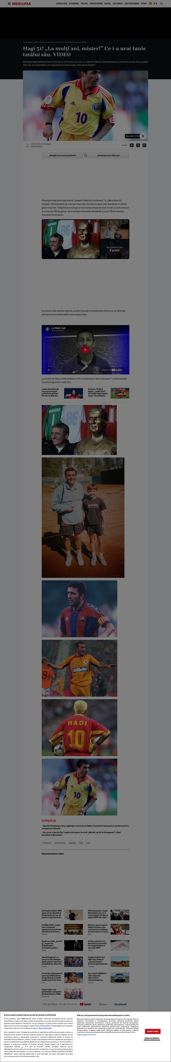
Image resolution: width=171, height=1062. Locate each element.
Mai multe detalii (45, 1028)
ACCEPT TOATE (152, 1031)
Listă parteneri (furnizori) (86, 1035)
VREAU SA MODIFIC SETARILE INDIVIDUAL (152, 1039)
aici (22, 1046)
